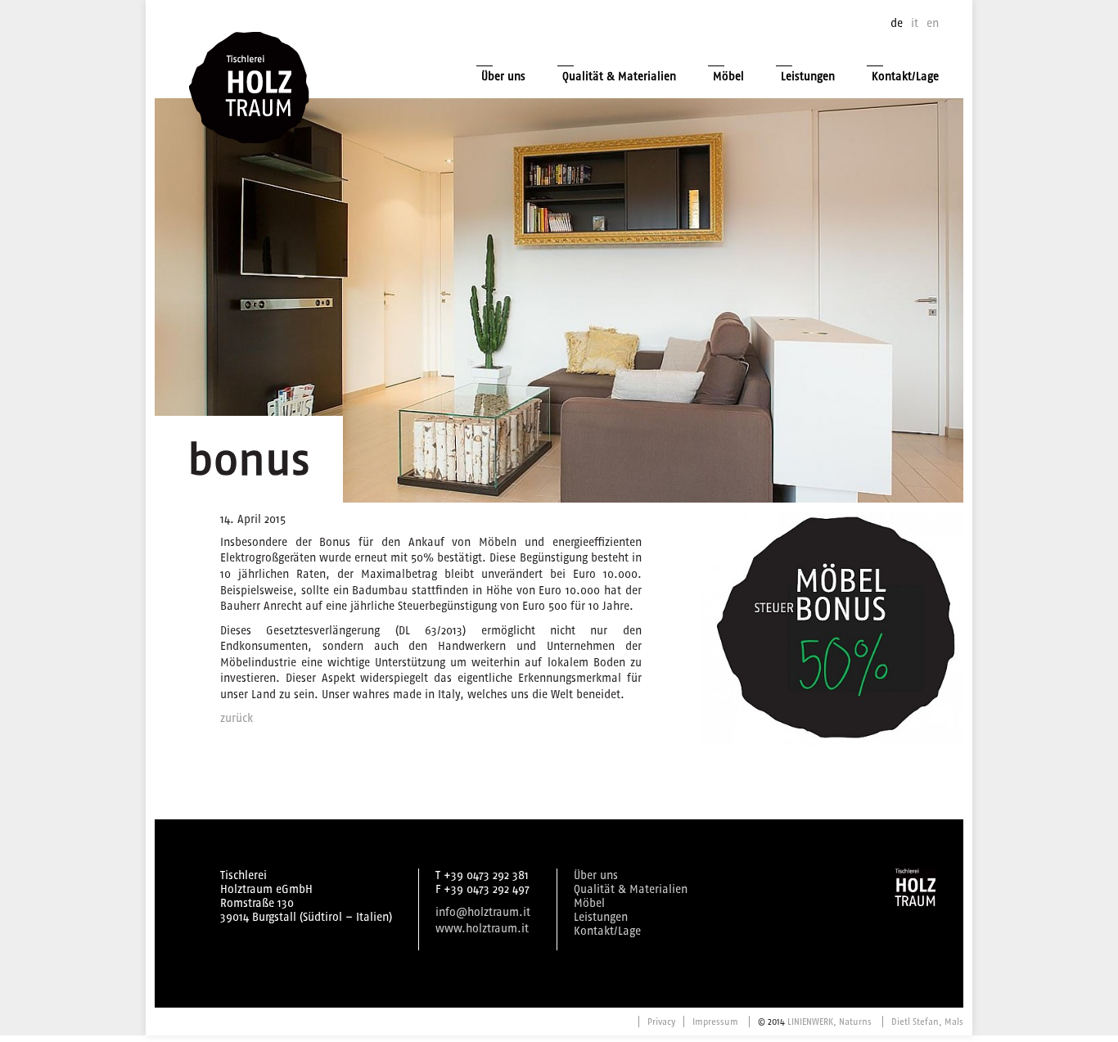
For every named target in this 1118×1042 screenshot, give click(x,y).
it (914, 23)
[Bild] (832, 629)
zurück (236, 718)
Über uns (503, 76)
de (896, 23)
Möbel (728, 76)
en (932, 23)
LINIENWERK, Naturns (829, 1021)
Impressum (715, 1021)
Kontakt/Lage (905, 76)
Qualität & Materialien (619, 76)
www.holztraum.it (482, 929)
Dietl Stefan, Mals (927, 1021)
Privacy (661, 1021)
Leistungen (808, 76)
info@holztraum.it (482, 912)
